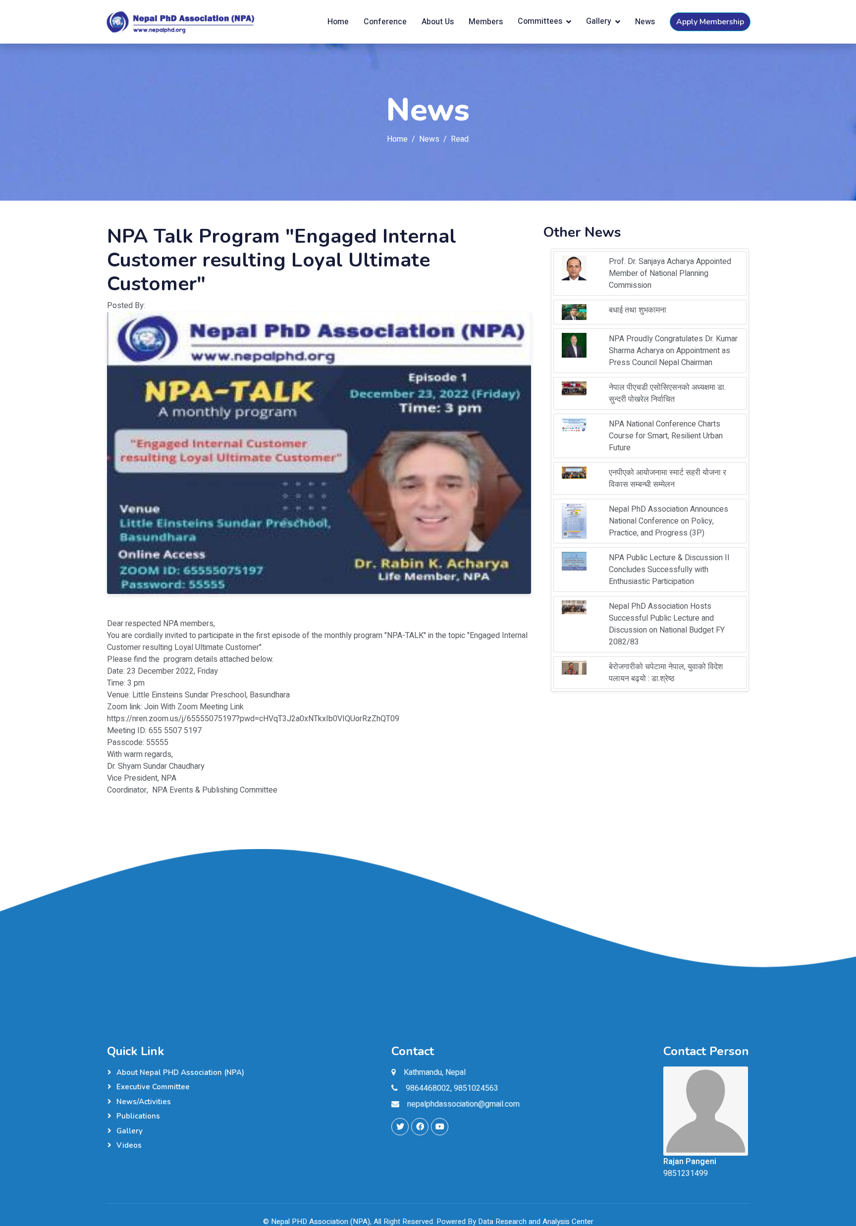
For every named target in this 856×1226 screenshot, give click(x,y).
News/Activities (143, 1102)
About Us (438, 22)
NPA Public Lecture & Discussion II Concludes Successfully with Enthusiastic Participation (669, 569)
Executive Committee (153, 1087)
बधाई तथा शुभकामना (637, 310)
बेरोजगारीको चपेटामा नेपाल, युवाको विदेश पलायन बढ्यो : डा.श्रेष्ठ (666, 673)
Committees (540, 22)
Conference (385, 22)
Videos (129, 1145)
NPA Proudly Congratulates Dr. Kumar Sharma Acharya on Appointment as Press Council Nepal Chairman (673, 351)
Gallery (598, 22)
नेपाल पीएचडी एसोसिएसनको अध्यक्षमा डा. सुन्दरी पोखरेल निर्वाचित (667, 393)
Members (486, 22)
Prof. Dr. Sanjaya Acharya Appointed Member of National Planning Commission (670, 273)
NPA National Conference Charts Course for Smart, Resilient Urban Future (666, 436)
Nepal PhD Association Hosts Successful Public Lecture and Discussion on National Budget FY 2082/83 (667, 624)
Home (338, 22)
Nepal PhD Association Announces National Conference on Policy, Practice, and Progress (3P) (668, 521)
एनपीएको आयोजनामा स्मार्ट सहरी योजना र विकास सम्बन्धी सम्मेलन (667, 478)
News (645, 22)
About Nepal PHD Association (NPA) (180, 1072)
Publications (138, 1116)
